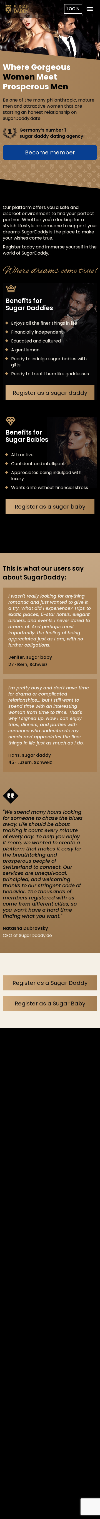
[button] (89, 9)
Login (73, 9)
